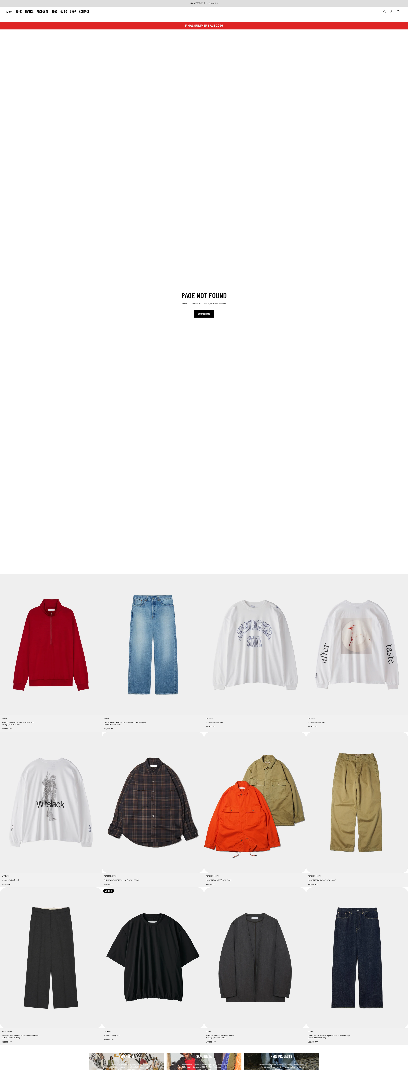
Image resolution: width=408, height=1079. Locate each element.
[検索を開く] (384, 11)
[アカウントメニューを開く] (391, 11)
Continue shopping (204, 314)
